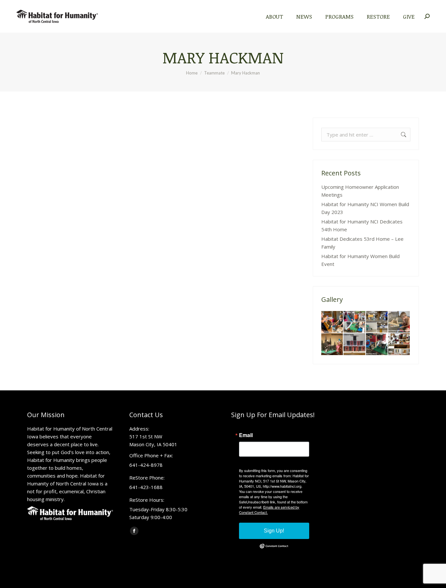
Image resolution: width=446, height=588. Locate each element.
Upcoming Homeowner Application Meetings (360, 191)
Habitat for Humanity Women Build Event (360, 260)
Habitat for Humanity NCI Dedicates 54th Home (362, 225)
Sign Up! (274, 530)
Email (246, 435)
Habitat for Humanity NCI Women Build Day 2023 (365, 208)
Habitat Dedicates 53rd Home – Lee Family (362, 243)
